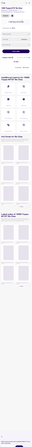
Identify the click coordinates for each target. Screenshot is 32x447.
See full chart (18, 67)
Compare (5, 15)
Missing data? (26, 67)
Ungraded (24, 39)
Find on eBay (16, 51)
